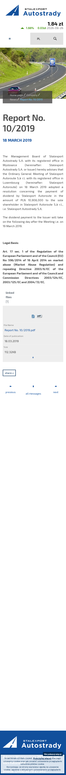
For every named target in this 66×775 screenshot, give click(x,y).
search (55, 39)
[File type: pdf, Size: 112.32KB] (33, 357)
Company (32, 95)
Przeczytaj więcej (42, 758)
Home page (16, 95)
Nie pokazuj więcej (52, 754)
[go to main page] (33, 10)
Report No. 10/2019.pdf (20, 330)
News (13, 99)
